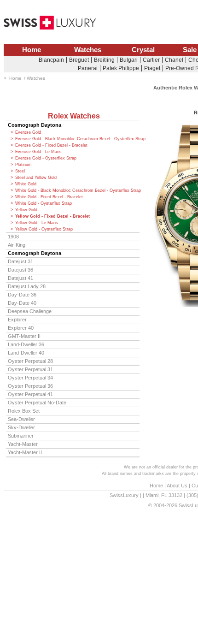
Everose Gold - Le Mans (38, 151)
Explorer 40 (21, 328)
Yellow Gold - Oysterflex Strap (44, 229)
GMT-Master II (24, 336)
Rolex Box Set (24, 411)
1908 (13, 236)
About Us (177, 485)
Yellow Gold (26, 209)
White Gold (25, 184)
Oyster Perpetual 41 (30, 394)
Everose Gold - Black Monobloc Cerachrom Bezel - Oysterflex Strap (77, 138)
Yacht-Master (23, 444)
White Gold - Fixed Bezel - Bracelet (49, 197)
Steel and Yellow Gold (36, 177)
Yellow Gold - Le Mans (36, 222)
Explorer (17, 319)
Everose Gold (28, 132)
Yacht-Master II (25, 452)
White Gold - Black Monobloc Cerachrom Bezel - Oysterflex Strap (77, 190)
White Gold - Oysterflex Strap (43, 203)
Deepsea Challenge (30, 311)
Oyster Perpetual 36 (30, 386)
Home (31, 49)
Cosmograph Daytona (34, 125)
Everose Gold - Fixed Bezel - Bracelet (51, 145)
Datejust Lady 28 (27, 286)
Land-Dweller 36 (26, 344)
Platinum (23, 164)
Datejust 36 (20, 270)
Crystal (143, 49)
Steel (20, 171)
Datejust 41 (20, 278)
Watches (87, 49)
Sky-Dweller (21, 427)
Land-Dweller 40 (26, 353)
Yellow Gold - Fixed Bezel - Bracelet (52, 216)
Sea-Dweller (21, 419)
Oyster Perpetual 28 (30, 361)
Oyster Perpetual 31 (30, 369)
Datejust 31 (20, 261)
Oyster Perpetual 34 (30, 377)
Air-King (16, 245)
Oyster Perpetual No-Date (37, 402)
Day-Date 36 (22, 294)
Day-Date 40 (22, 303)
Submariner (21, 435)
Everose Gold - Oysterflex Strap (45, 158)
